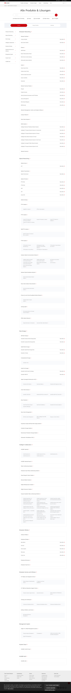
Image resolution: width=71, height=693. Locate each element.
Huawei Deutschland (57, 675)
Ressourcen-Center (44, 676)
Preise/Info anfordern (20, 675)
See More (30, 679)
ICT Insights (55, 18)
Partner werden (31, 675)
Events (29, 18)
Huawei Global (6, 680)
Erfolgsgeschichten (44, 675)
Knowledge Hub (44, 679)
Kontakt (5, 679)
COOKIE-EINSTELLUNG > (50, 690)
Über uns (5, 675)
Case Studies (37, 18)
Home (5, 5)
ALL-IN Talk (43, 680)
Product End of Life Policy (19, 18)
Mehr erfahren (10, 688)
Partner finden (31, 676)
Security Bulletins (56, 676)
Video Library (46, 18)
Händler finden (19, 676)
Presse (5, 676)
